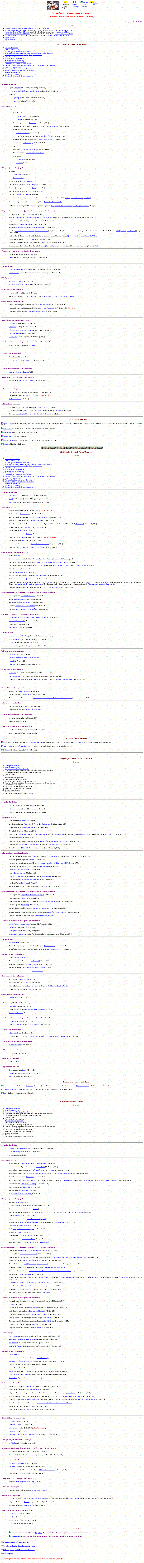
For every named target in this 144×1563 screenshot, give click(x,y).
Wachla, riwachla (111, 1180)
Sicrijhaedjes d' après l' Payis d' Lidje (16, 30)
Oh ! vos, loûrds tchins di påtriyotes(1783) (78, 198)
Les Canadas (13, 998)
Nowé (10, 357)
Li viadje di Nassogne (24, 1274)
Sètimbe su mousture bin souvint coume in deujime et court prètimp (50, 1271)
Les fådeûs (33, 1307)
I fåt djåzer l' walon (30, 239)
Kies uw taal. (95, 3)
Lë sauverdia (79, 742)
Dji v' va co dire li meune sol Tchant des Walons (82, 236)
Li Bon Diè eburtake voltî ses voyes (32, 848)
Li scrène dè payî (46, 242)
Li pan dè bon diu (34, 91)
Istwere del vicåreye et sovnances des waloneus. (19, 482)
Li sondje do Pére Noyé (29, 579)
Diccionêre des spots (15, 281)
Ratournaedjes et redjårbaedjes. (14, 471)
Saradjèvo (47, 886)
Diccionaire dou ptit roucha (33, 964)
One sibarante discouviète (34, 520)
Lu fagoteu (12, 1304)
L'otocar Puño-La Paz (51, 949)
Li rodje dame (20, 116)
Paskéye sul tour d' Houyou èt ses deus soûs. (27, 584)
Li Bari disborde (45, 866)
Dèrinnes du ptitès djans (26, 1180)
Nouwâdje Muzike (54, 844)
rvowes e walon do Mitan (61, 32)
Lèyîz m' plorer (17, 98)
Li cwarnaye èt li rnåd (28, 1239)
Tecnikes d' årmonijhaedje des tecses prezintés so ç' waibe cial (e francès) (27, 28)
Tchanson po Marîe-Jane (29, 1498)
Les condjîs (49, 246)
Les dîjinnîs (47, 1321)
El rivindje (18, 831)
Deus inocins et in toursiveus (86, 1399)
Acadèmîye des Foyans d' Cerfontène (13, 1089)
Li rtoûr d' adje (40, 1167)
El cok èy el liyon (18, 1215)
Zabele (111, 834)
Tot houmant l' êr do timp (28, 149)
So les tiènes (12, 673)
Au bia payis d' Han (29, 527)
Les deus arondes (81, 565)
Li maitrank (12, 1517)
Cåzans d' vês (13, 1378)
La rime (11, 1155)
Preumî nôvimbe (14, 1021)
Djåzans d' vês (13, 284)
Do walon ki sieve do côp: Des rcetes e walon (19, 76)
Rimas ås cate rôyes (37, 547)
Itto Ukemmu (13, 1343)
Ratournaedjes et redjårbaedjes (14, 60)
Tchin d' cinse (23, 1190)
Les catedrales (13, 1073)
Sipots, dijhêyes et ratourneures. (14, 58)
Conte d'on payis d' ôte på (17, 269)
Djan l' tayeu (46, 824)
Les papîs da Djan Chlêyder (34, 1173)
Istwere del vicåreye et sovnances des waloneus (19, 71)
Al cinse (35, 1209)
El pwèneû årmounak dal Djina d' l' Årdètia (53, 841)
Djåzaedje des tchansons (12, 74)
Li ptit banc (16, 101)
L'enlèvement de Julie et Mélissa (25, 606)
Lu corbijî (35, 1324)
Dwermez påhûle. (18, 178)
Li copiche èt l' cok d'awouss (40, 544)
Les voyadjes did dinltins (22, 602)
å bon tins (54, 856)
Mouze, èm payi (24, 979)
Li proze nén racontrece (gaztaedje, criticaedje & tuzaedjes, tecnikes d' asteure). (29, 53)
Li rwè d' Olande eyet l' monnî (29, 879)
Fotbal (58, 1212)
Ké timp (73, 856)
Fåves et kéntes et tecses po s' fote (15, 62)
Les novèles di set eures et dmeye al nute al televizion (31, 231)
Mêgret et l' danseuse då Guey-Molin (20, 330)
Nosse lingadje (7, 436)
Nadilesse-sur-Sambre (15, 1045)
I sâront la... (12, 809)
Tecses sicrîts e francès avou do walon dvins (18, 69)
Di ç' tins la (24, 706)
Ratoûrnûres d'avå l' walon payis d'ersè (21, 1361)
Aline (29, 989)
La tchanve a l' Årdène (38, 1314)
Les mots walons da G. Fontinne (19, 372)
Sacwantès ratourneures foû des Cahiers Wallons (24, 658)
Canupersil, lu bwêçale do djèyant (23, 1229)
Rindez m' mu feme (15, 399)
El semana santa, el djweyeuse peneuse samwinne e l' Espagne (47, 1036)
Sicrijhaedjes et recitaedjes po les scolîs (17, 51)
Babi (10, 1076)
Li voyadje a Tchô (62, 565)
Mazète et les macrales (46, 139)
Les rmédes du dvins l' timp (36, 311)
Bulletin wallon (8, 440)
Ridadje (24, 540)
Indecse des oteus (10, 39)
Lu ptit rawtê (17, 1232)
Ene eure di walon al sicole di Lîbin (54, 1267)
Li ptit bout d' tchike (15, 333)
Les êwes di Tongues (45, 308)
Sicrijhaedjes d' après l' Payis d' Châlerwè (17, 34)
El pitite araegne (50, 901)
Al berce (18, 1202)
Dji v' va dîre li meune (26, 380)
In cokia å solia (13, 1006)
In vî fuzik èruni (57, 587)
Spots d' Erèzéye (14, 1354)
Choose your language (85, 4)
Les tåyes (22, 530)
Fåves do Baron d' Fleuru (21, 869)
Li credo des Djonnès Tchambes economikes (29, 227)
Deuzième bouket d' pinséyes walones (33, 967)
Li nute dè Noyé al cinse (46, 136)
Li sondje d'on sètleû (15, 639)
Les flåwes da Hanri (15, 1424)
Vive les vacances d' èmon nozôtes (26, 609)
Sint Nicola (24, 883)
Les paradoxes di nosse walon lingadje (32, 895)
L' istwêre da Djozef (15, 1033)
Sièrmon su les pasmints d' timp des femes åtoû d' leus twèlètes (52, 698)
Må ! (21, 837)
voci (37, 510)
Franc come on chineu (15, 676)
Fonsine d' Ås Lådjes (22, 133)
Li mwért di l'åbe (21, 91)
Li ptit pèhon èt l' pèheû (49, 296)
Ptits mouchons (37, 559)
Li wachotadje (23, 691)
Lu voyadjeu (42, 1498)
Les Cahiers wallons (32, 742)
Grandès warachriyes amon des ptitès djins (22, 1339)
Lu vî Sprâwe (7, 429)
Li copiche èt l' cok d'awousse (62, 679)
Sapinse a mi (35, 961)
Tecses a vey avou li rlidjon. (13, 478)
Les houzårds (50, 582)
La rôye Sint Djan (73, 1498)
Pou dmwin (24, 898)
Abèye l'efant (17, 174)
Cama (23, 407)
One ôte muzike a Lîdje (67, 1277)
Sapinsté (11, 661)
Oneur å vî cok (41, 414)
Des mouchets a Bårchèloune (40, 908)
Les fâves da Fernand (15, 1346)
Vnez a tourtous (38, 1212)
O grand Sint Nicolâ (30, 1505)
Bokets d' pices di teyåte (12, 72)
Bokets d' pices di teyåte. (12, 483)
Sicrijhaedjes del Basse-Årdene (14, 35)
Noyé (34, 188)
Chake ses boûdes (80, 246)
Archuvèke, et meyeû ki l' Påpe (18, 636)
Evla (4, 1093)
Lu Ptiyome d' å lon (41, 1406)
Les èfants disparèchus (40, 575)
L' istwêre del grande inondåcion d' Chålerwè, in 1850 (50, 863)
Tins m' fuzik (80, 524)
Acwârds (81, 834)
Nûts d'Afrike (13, 942)
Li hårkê (24, 410)
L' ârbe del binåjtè (18, 876)
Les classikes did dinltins (12, 459)
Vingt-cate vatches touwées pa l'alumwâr (35, 1260)
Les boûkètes (37, 191)
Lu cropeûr (32, 123)
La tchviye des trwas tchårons (21, 1194)
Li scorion (43, 565)
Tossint (97, 246)
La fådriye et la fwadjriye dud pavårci (35, 1264)
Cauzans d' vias (13, 664)
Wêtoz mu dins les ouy (39, 517)
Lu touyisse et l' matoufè (39, 1490)
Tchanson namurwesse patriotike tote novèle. (101, 584)
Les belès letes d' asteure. (12, 49)
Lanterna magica (28, 143)
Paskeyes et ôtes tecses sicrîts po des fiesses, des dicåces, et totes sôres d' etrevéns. (30, 476)
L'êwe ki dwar (13, 1428)
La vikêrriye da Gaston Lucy (25, 1481)
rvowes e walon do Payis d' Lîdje (61, 30)
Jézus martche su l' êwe (16, 1463)
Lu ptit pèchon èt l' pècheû (30, 1399)
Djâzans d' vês (22, 284)
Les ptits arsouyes (19, 873)
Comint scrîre (71, 1393)
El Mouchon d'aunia (82, 1086)
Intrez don (6, 444)
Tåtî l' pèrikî (17, 88)
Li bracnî (55, 1170)
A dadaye (11, 642)
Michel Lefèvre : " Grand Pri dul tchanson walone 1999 (31, 1282)
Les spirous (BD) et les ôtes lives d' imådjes (18, 63)
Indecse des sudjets (10, 37)
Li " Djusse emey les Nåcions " (126, 231)
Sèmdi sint (29, 709)
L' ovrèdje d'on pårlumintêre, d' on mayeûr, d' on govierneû (33, 217)
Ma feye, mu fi (34, 1389)
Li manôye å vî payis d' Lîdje (27, 224)
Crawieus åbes (67, 1180)
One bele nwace (43, 1277)
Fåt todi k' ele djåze (41, 407)
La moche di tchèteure (36, 1311)
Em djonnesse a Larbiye (16, 934)
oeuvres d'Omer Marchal (23, 1386)
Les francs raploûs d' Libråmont (47, 1403)
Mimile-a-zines (46, 876)
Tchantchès (12, 327)
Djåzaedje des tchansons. (12, 485)
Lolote (11, 812)
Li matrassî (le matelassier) (17, 621)
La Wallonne (7, 432)
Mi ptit (11, 499)
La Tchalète (12, 1443)
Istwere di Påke (21, 119)
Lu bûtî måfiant (58, 1222)
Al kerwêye (48, 1317)
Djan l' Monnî (21, 537)
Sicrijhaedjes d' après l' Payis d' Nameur (17, 32)
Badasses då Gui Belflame (34, 395)
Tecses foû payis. (10, 56)
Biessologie (16, 569)
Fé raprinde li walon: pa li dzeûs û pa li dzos (33, 1250)
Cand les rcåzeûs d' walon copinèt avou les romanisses (69, 1257)
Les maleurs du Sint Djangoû (36, 1219)
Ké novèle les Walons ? (28, 596)
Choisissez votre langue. (75, 5)
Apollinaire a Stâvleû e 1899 (53, 202)
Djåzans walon (7, 423)
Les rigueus (37, 1327)
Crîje (10, 1061)
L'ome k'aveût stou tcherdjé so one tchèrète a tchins (24, 1434)
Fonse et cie (27, 824)
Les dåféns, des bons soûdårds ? (57, 912)
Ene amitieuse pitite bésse (66, 1173)
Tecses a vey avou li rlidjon (13, 67)
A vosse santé (13, 337)
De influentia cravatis (44, 305)
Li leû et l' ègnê (29, 296)
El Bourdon (29, 1086)
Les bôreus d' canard (97, 1277)
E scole (11, 1431)
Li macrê (35, 184)
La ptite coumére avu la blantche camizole (33, 1163)
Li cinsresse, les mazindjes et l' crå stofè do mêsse (53, 562)
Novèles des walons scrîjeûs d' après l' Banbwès (18, 746)
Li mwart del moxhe (52, 126)
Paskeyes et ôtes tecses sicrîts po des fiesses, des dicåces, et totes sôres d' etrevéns (30, 65)
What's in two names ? (24, 547)
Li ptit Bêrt (12, 495)
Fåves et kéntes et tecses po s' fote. (15, 473)
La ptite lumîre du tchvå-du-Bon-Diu (30, 1222)
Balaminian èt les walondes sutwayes (71, 1396)
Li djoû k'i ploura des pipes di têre (19, 924)
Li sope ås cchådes (14, 1520)
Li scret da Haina (14, 273)
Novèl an (31, 860)
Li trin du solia (24, 982)
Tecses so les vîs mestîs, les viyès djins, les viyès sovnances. (23, 55)
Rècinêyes (19, 159)
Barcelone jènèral (49, 946)
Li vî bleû (12, 323)
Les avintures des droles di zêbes (35, 1009)
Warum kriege (25, 905)
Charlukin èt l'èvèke (27, 1235)
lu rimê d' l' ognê (27, 181)
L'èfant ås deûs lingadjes (27, 214)
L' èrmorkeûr (13, 927)
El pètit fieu (23, 821)
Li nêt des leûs (36, 1170)
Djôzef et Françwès (28, 694)
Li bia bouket (13, 502)
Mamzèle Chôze (28, 827)
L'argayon (12, 805)
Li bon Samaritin (14, 1466)
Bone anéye (57, 559)
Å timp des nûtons (20, 572)
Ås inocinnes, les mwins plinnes (29, 844)
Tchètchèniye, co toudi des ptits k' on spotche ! (31, 1286)
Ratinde (11, 1371)
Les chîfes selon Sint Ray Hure (44, 915)
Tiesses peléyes (13, 931)
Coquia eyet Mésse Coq (16, 1013)
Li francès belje (123, 1277)
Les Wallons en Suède (21, 599)
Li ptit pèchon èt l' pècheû (30, 679)
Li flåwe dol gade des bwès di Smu (19, 1148)
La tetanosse (46, 1292)
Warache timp (30, 1177)
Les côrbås (61, 834)
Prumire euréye (25, 514)
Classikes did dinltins (11, 48)
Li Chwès (6, 750)
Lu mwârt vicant (14, 1152)
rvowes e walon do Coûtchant (64, 34)
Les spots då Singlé (42, 1358)
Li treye (11, 258)
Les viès (26, 1409)
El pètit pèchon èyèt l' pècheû (59, 986)
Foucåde (19, 163)
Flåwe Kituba (13, 1336)
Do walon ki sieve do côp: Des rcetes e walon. (19, 487)
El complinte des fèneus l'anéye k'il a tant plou (33, 834)
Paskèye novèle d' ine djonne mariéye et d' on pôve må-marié (70, 206)
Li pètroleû (26, 1187)
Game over (87, 1180)
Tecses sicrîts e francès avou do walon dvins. (18, 480)
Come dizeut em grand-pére (17, 957)
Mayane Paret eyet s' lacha (30, 986)
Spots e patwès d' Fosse (16, 654)
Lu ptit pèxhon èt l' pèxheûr (66, 296)
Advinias (18, 555)
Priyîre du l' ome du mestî (47, 1470)
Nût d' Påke (37, 709)
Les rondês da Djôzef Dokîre (35, 153)
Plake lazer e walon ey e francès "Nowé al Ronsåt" (24, 1024)
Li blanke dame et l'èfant (22, 194)
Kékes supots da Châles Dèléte (18, 1374)
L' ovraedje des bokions (24, 1289)
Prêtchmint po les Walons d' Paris (19, 360)
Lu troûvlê (32, 345)
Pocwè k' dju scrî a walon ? (28, 1254)
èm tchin (35, 856)
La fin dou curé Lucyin (64, 1403)
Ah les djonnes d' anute (21, 1225)
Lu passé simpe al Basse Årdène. (39, 1242)
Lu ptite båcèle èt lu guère (28, 414)
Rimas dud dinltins (14, 1421)
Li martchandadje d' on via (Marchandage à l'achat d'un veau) (28, 617)
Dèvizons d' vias (37, 971)
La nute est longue (77, 1212)
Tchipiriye (29, 534)
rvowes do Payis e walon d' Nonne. (59, 35)
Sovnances (12, 627)
